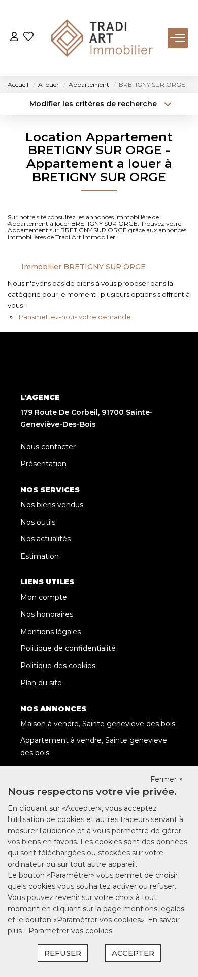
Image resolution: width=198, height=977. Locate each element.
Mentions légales (50, 631)
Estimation (39, 556)
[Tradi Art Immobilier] (102, 38)
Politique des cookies (57, 665)
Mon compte (43, 597)
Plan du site (41, 682)
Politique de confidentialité (68, 648)
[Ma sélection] (28, 38)
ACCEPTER (133, 953)
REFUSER (62, 953)
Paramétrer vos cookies (70, 930)
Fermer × (166, 779)
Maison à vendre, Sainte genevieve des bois (97, 723)
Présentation (43, 463)
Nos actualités (45, 538)
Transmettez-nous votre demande (74, 316)
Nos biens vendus (51, 505)
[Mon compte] (14, 38)
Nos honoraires (46, 614)
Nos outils (37, 522)
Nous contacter (48, 446)
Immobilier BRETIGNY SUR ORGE (83, 266)
